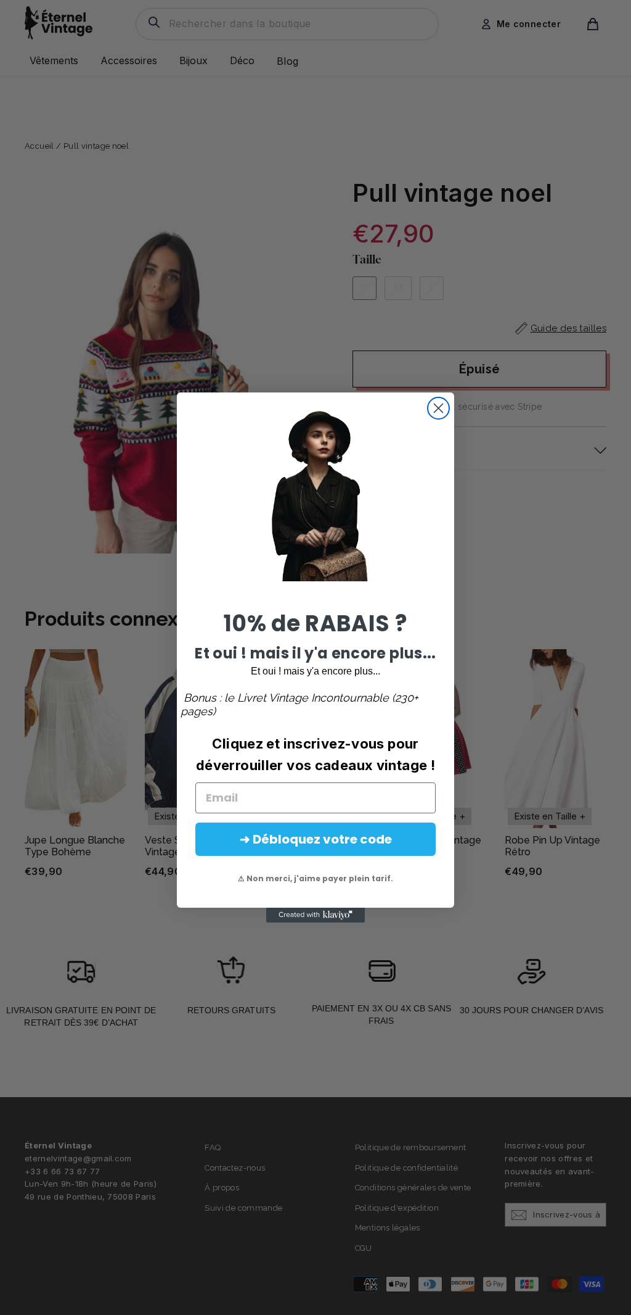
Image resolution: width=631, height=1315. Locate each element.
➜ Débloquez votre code (316, 839)
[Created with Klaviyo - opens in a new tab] (315, 915)
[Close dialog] (438, 408)
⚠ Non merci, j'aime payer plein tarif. (315, 878)
